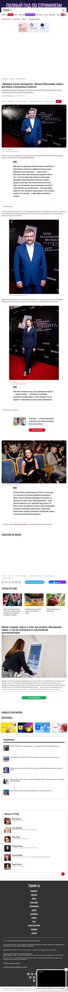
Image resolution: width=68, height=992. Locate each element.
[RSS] (34, 980)
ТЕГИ (34, 922)
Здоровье (52, 15)
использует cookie (23, 988)
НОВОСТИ (34, 891)
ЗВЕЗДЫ (34, 895)
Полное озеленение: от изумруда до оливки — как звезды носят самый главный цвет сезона (34, 746)
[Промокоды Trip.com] (42, 727)
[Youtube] (36, 974)
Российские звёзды (22, 101)
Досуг (46, 15)
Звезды (10, 15)
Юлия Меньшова (17, 828)
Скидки (64, 15)
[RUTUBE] (30, 977)
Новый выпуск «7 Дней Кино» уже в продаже (51, 988)
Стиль (58, 15)
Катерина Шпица (49, 101)
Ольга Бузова (16, 837)
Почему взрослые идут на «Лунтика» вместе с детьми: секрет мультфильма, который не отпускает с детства (36, 769)
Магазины (7, 717)
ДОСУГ (34, 910)
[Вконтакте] (28, 974)
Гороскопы (39, 15)
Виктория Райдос (17, 846)
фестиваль (11, 101)
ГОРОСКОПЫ (34, 906)
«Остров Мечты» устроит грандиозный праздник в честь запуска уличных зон (30, 790)
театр (3, 101)
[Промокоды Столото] (8, 727)
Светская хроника (6, 19)
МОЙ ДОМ (34, 902)
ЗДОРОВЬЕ (34, 914)
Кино (15, 15)
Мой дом (21, 15)
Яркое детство (30, 15)
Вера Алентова (16, 819)
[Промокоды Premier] (25, 727)
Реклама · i (41, 971)
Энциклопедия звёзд (34, 19)
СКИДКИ (34, 929)
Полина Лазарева (8, 578)
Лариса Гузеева (16, 864)
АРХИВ (34, 933)
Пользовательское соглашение (11, 963)
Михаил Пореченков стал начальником (53, 610)
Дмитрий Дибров (17, 855)
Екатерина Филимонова (8, 95)
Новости (4, 15)
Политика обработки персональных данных (15, 967)
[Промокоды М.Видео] (59, 727)
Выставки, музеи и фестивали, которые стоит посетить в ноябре (33, 611)
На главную (5, 78)
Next (66, 728)
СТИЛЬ (34, 918)
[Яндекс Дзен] (34, 977)
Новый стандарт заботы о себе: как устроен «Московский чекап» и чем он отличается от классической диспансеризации (37, 780)
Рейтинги (24, 19)
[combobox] (32, 874)
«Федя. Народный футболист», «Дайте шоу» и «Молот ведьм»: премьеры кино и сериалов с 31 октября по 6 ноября (12, 612)
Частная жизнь (16, 19)
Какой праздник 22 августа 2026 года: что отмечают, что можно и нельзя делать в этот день (34, 757)
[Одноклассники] (32, 974)
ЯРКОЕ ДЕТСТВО (34, 925)
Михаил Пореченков (36, 101)
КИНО (34, 899)
